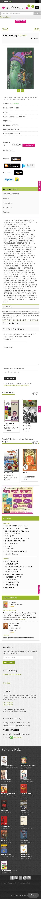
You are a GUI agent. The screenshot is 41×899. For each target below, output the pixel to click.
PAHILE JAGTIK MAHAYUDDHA (27, 425)
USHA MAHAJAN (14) (12, 582)
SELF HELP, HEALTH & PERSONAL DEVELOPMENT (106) (17, 532)
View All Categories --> (12, 554)
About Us (3, 883)
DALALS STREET (5, 826)
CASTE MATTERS (6, 780)
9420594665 (17, 737)
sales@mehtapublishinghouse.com (14, 711)
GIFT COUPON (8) (11, 543)
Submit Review (10, 378)
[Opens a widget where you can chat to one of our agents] (33, 895)
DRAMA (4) (9, 546)
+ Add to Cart (28, 145)
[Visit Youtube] (20, 878)
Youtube (6, 212)
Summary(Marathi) (11, 193)
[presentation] (33, 393)
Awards (6, 198)
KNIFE (22, 826)
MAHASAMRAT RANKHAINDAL (8, 474)
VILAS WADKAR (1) (11, 585)
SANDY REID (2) (10, 587)
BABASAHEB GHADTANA (8, 766)
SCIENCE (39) (9, 549)
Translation (7, 203)
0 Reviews (34, 38)
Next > (36, 29)
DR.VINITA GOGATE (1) (13, 569)
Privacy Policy (12, 883)
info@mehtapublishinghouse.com (14, 709)
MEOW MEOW (5, 810)
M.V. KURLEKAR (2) (11, 564)
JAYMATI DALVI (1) (11, 561)
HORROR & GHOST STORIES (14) (16, 526)
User (11, 2)
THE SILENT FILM (25, 810)
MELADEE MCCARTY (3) (13, 577)
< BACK (5, 29)
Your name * (8, 339)
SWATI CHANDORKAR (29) (14, 574)
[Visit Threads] (29, 878)
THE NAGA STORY (6, 840)
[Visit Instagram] (25, 878)
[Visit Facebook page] (12, 878)
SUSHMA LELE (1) (11, 580)
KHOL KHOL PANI (6, 854)
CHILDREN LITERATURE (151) (15, 541)
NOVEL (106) (9, 536)
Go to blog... (7, 683)
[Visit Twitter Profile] (16, 878)
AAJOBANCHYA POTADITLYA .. (10, 870)
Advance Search (5, 17)
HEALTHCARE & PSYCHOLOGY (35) (17, 528)
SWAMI (25, 472)
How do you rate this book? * (14, 369)
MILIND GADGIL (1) (11, 572)
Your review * (8, 347)
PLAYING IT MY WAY (26, 780)
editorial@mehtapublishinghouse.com (16, 385)
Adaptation (7, 207)
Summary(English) (10, 189)
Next (22, 90)
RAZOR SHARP (24, 840)
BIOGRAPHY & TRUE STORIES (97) (17, 538)
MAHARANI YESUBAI (26, 794)
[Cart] (26, 8)
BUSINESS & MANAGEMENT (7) (16, 551)
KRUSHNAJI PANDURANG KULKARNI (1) (18, 567)
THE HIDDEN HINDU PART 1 (28, 766)
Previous (18, 90)
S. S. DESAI (22, 35)
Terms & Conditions (24, 883)
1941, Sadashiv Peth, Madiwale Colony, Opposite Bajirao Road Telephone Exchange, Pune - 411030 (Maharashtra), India (20, 697)
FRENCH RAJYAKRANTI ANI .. (9, 794)
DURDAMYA (12, 602)
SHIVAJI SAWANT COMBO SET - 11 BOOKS (9, 424)
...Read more (22, 619)
